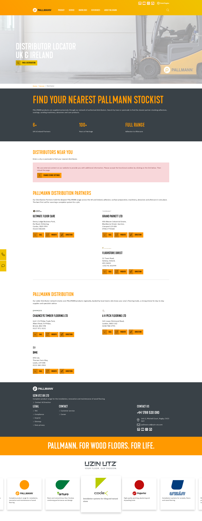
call (41, 235)
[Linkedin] (140, 3)
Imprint (38, 418)
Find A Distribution (29, 63)
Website (123, 235)
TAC (36, 411)
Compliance (39, 414)
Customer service (68, 411)
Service (71, 10)
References (95, 10)
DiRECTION (138, 332)
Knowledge (83, 10)
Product (61, 10)
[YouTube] (144, 3)
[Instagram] (148, 3)
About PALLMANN (110, 10)
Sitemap (38, 422)
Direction (69, 235)
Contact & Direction (43, 402)
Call (110, 272)
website (54, 235)
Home (35, 86)
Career (63, 414)
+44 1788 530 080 (148, 413)
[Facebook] (152, 3)
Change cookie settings (51, 175)
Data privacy (40, 425)
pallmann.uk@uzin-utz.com (152, 425)
